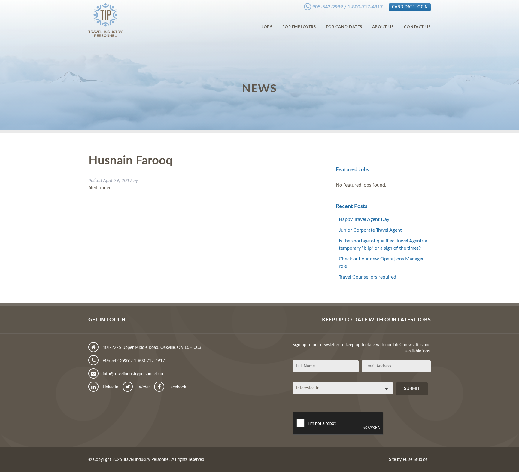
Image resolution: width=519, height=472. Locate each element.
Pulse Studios (415, 459)
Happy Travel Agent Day (364, 219)
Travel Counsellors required (367, 277)
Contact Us (417, 27)
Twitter (143, 387)
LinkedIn (110, 387)
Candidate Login (410, 7)
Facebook (176, 387)
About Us (383, 27)
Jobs (267, 27)
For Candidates (344, 27)
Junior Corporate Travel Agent (370, 230)
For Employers (299, 27)
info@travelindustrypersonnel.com (134, 374)
